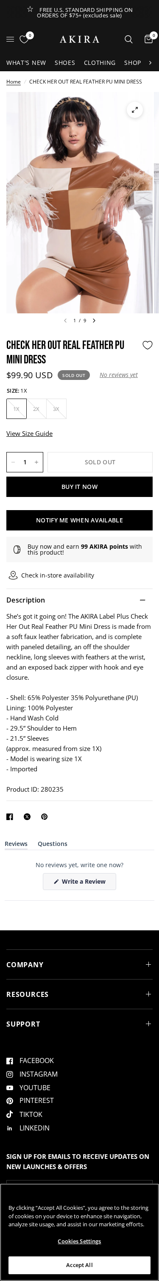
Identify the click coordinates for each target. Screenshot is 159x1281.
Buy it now (79, 487)
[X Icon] (29, 817)
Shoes (65, 63)
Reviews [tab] (16, 845)
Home (13, 81)
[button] (119, 375)
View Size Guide (29, 433)
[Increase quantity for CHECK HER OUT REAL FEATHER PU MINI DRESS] (36, 462)
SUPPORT (23, 1024)
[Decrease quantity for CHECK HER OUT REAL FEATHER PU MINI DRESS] (13, 462)
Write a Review (85, 883)
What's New (26, 63)
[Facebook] (11, 817)
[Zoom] (135, 110)
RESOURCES (27, 994)
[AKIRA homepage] (79, 39)
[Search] (129, 39)
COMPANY (25, 964)
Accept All (79, 1265)
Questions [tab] (52, 845)
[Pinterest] (46, 817)
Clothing (100, 63)
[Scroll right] (150, 63)
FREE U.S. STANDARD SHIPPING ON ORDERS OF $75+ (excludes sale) (85, 12)
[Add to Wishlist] (147, 345)
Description (25, 600)
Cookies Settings (79, 1241)
